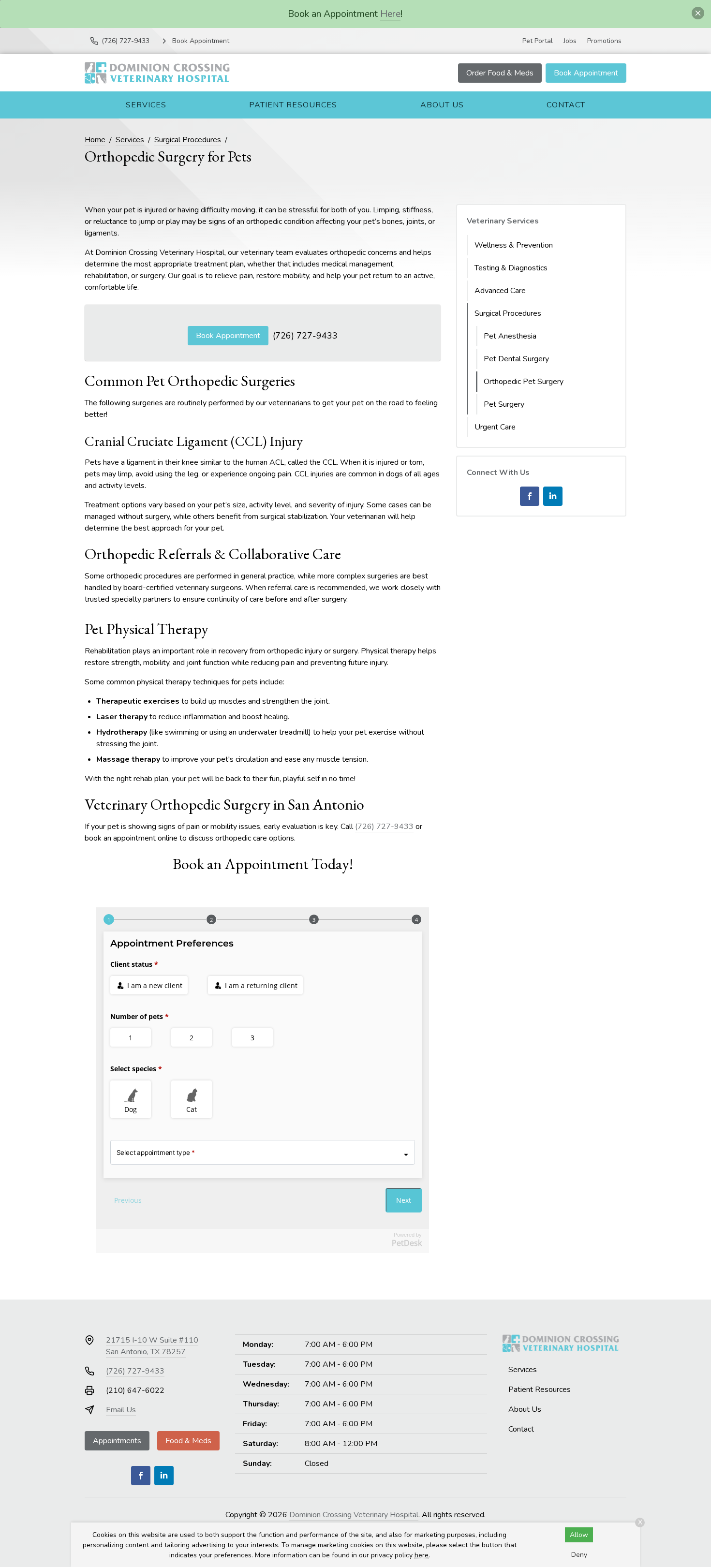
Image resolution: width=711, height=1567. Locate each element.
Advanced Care (500, 290)
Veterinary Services (503, 221)
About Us (442, 105)
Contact (566, 105)
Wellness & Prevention (513, 245)
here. (422, 1555)
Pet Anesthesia (510, 336)
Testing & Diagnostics (511, 268)
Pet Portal (537, 40)
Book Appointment (586, 73)
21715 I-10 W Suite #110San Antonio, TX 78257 (152, 1346)
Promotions (604, 40)
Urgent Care (495, 427)
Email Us (121, 1409)
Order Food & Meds (499, 73)
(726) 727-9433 (305, 335)
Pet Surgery (504, 404)
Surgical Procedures (187, 139)
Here (390, 13)
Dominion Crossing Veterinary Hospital (353, 1514)
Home (95, 139)
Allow (579, 1534)
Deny (579, 1554)
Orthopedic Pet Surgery (523, 381)
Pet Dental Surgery (516, 359)
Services (146, 105)
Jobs (570, 40)
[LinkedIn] (553, 496)
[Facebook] (529, 496)
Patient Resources (293, 105)
